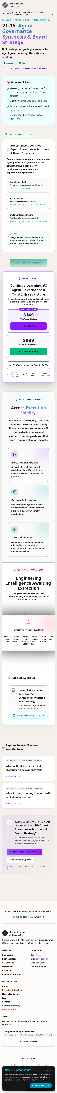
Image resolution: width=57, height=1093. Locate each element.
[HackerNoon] (46, 1065)
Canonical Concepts (11, 974)
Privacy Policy (41, 1080)
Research (6, 970)
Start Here (36, 955)
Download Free (30, 1041)
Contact (6, 1001)
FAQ (4, 997)
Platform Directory (11, 1005)
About (5, 986)
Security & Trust (38, 966)
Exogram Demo (38, 962)
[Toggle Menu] (52, 5)
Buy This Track (31, 326)
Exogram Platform (39, 958)
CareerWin (26, 943)
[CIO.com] (13, 1065)
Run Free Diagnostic (24, 852)
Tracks (5, 13)
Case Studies (8, 962)
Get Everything (31, 351)
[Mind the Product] (38, 1065)
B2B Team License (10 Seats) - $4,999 (31, 365)
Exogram (49, 940)
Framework (7, 966)
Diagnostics (7, 955)
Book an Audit (9, 1009)
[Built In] (27, 1065)
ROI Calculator (9, 958)
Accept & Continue (41, 1086)
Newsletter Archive (11, 994)
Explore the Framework (28, 916)
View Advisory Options (20, 859)
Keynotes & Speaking (12, 990)
